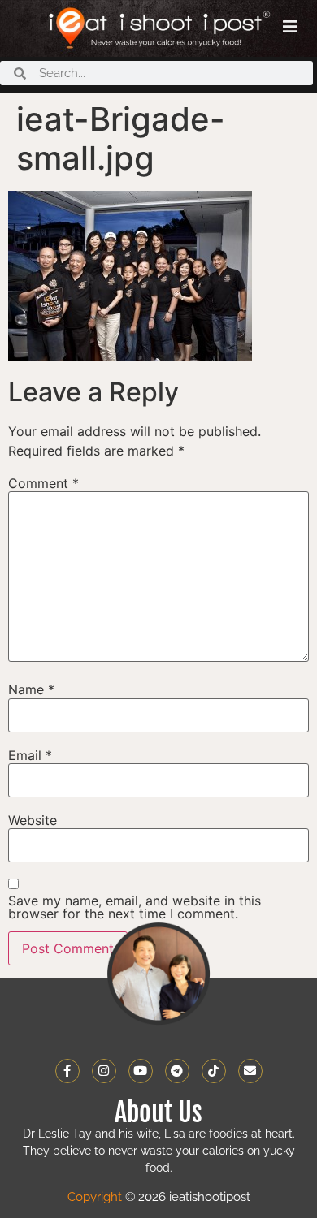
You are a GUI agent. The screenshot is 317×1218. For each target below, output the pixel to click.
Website (32, 820)
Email (30, 755)
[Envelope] (250, 1071)
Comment (43, 483)
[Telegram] (177, 1071)
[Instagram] (104, 1071)
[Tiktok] (214, 1071)
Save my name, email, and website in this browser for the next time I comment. (134, 907)
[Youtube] (140, 1071)
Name (31, 689)
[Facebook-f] (67, 1071)
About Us (158, 1112)
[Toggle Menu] (290, 27)
